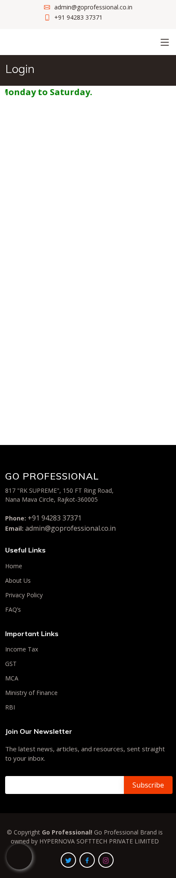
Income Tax (21, 649)
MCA (11, 678)
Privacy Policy (24, 595)
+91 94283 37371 (55, 518)
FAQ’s (13, 610)
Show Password (92, 328)
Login (88, 350)
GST (11, 664)
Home (13, 566)
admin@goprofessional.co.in (70, 528)
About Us (18, 581)
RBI (10, 707)
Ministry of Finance (31, 693)
